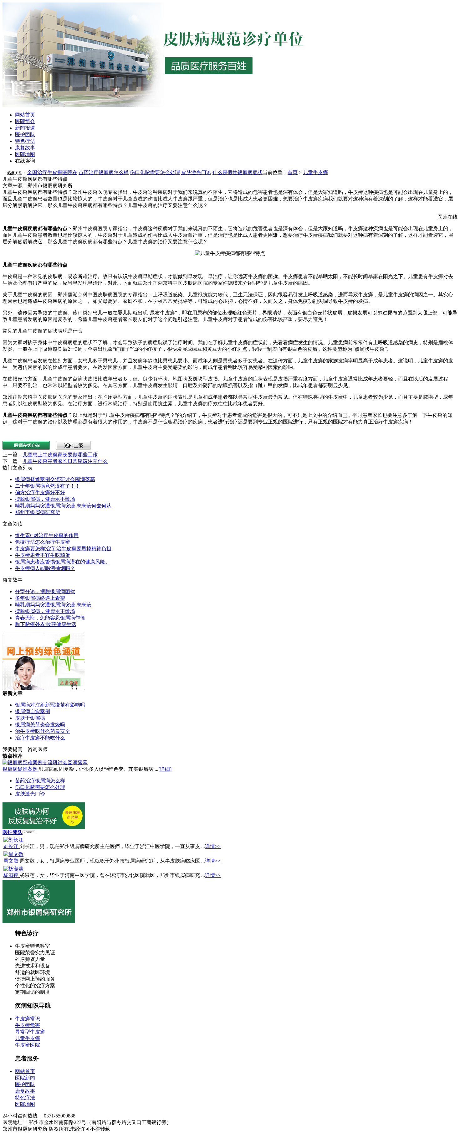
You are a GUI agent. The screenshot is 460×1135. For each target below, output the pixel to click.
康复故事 (25, 147)
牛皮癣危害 (27, 1025)
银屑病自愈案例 (32, 711)
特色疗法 (25, 141)
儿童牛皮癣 (315, 172)
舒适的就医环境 (32, 972)
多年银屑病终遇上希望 (40, 598)
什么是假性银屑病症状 (237, 172)
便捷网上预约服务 (35, 979)
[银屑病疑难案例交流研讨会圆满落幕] (45, 762)
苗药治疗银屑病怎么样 (104, 172)
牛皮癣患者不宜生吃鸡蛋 (42, 555)
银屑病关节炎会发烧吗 (40, 724)
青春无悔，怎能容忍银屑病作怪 (50, 617)
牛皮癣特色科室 (32, 946)
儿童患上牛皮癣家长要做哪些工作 (60, 454)
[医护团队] (29, 832)
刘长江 (11, 846)
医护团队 (25, 134)
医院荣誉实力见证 (35, 952)
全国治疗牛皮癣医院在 (52, 172)
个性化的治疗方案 (35, 985)
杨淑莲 (11, 875)
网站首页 (25, 114)
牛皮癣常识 (27, 1018)
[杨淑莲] (13, 868)
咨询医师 (38, 749)
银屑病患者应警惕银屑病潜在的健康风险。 (62, 561)
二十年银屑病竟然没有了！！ (47, 486)
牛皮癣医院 (27, 1045)
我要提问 (13, 749)
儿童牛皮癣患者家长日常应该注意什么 (65, 461)
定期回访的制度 (32, 992)
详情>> (213, 846)
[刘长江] (13, 839)
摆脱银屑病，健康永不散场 (45, 499)
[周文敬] (13, 854)
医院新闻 (25, 1078)
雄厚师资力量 (30, 959)
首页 (293, 172)
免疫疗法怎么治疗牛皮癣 (42, 542)
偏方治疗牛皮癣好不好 (40, 492)
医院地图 (25, 154)
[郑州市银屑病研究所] (39, 921)
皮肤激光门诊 (196, 172)
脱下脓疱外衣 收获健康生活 (45, 624)
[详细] (164, 769)
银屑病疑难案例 (21, 769)
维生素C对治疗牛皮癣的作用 (47, 535)
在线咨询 (25, 160)
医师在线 (447, 217)
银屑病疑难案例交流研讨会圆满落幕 (55, 479)
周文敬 (11, 860)
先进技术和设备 (32, 965)
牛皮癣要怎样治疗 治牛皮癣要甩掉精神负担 (63, 548)
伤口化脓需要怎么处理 (155, 172)
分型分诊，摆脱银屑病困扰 (45, 591)
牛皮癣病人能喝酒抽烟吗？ (45, 568)
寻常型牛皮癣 (30, 1031)
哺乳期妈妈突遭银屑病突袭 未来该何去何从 (63, 505)
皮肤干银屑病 (30, 718)
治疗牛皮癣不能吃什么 (40, 737)
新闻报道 (25, 128)
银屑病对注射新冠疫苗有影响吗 (50, 704)
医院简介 (25, 121)
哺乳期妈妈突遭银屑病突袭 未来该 (53, 604)
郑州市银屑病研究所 (37, 512)
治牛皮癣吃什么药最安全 (42, 731)
